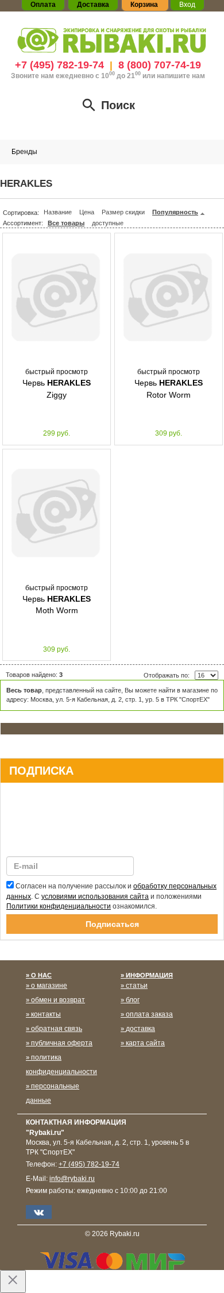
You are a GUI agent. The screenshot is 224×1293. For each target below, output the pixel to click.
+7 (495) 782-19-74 (59, 65)
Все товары (66, 223)
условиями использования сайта (95, 896)
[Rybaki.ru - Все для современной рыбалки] (112, 40)
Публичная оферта (61, 1043)
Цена (86, 212)
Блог (133, 1000)
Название (58, 212)
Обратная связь (56, 1029)
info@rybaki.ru (72, 1179)
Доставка (140, 1029)
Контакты (46, 1014)
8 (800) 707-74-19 (159, 65)
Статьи (137, 986)
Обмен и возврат (58, 1000)
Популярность (175, 212)
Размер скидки (123, 212)
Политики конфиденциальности (58, 906)
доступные (107, 223)
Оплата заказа (149, 1014)
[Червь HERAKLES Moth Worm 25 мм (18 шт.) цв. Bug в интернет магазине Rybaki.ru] (56, 514)
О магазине (49, 986)
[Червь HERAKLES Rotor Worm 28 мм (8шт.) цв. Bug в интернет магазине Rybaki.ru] (168, 297)
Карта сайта (145, 1043)
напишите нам (181, 76)
